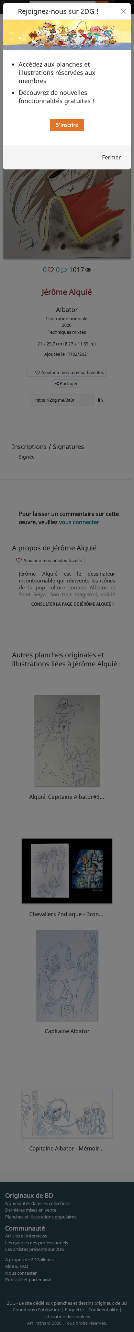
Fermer (111, 157)
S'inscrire (67, 124)
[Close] (124, 11)
